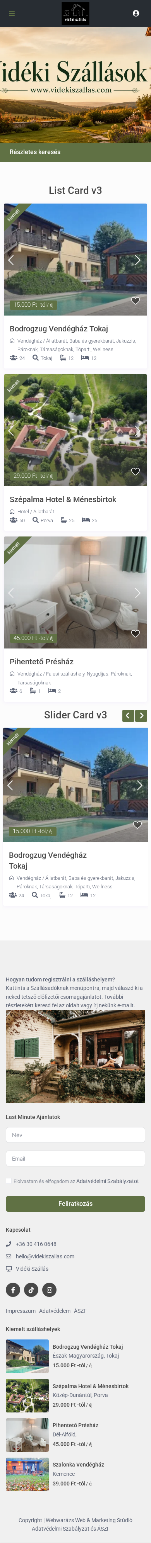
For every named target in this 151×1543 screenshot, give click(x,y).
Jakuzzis (125, 341)
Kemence (64, 1474)
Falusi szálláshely (65, 674)
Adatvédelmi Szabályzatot (107, 1181)
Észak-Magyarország (78, 1356)
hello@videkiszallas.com (45, 1256)
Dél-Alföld (64, 1434)
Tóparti (83, 349)
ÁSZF (80, 1311)
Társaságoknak (56, 349)
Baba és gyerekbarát (91, 341)
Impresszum (21, 1311)
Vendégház (29, 341)
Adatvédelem (54, 1311)
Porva (47, 520)
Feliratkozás (75, 1203)
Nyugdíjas (97, 674)
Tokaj (46, 358)
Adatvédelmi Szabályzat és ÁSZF (71, 1529)
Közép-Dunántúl (72, 1395)
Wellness (103, 349)
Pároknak (27, 349)
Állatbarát (56, 341)
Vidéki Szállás (32, 1269)
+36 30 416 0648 (36, 1244)
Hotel (23, 511)
